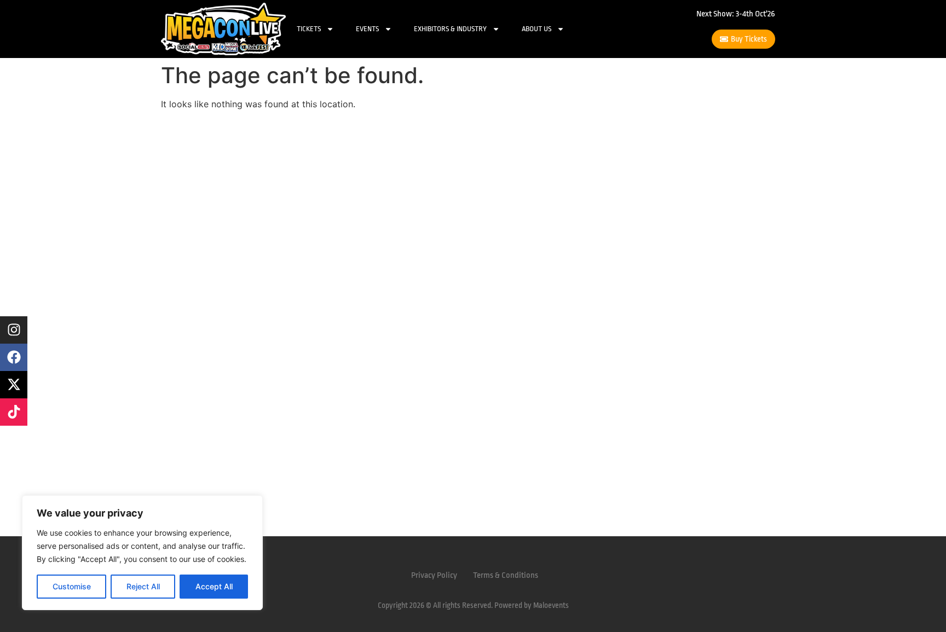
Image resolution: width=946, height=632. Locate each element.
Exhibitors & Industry (450, 29)
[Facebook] (13, 357)
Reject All (143, 586)
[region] (142, 552)
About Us (536, 29)
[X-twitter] (13, 384)
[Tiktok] (13, 412)
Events (367, 29)
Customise (72, 586)
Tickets (309, 29)
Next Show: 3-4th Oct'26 (735, 14)
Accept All (214, 586)
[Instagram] (13, 330)
